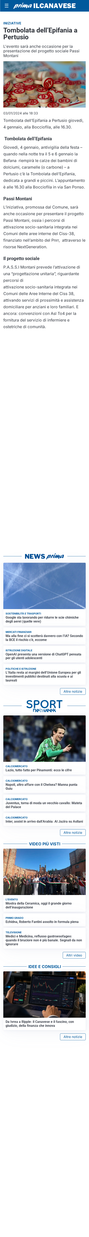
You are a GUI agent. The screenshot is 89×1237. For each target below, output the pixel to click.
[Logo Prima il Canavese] (44, 6)
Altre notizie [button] (73, 691)
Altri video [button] (74, 955)
